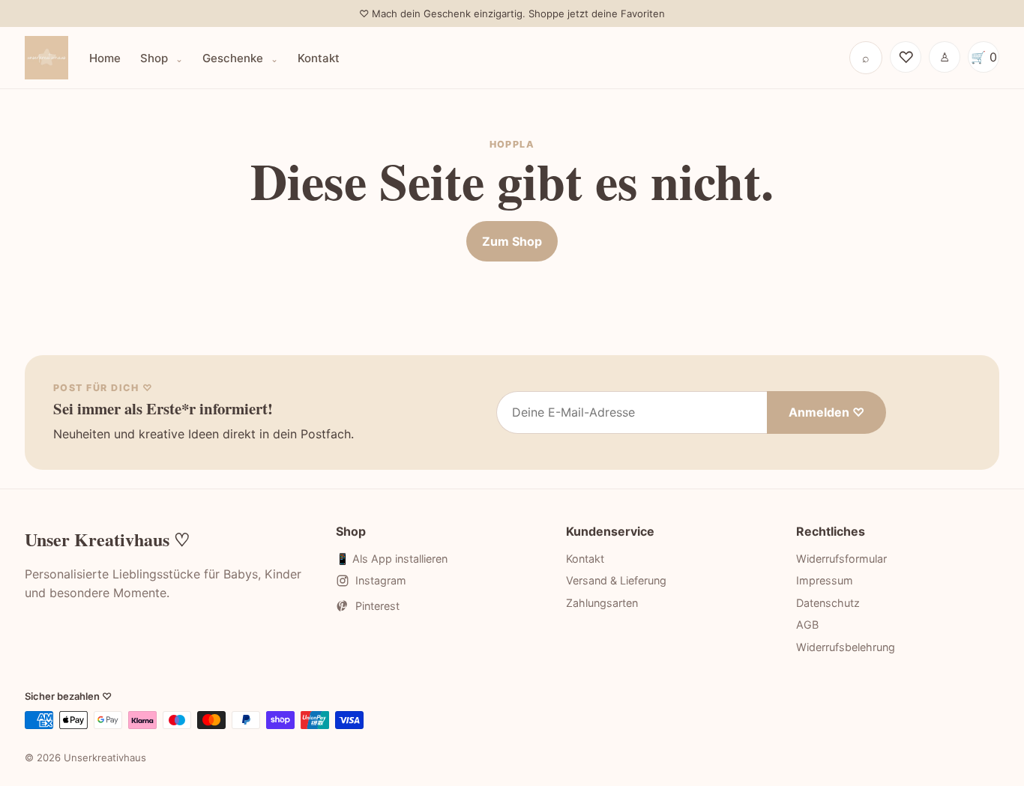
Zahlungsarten (602, 602)
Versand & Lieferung (616, 580)
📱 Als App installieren (392, 558)
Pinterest (377, 605)
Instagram (380, 580)
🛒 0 (984, 56)
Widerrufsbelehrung (845, 647)
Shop (155, 58)
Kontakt (319, 58)
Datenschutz (828, 602)
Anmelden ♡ (826, 412)
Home (105, 58)
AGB (807, 624)
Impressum (824, 580)
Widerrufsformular (841, 558)
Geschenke (234, 58)
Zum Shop (512, 241)
